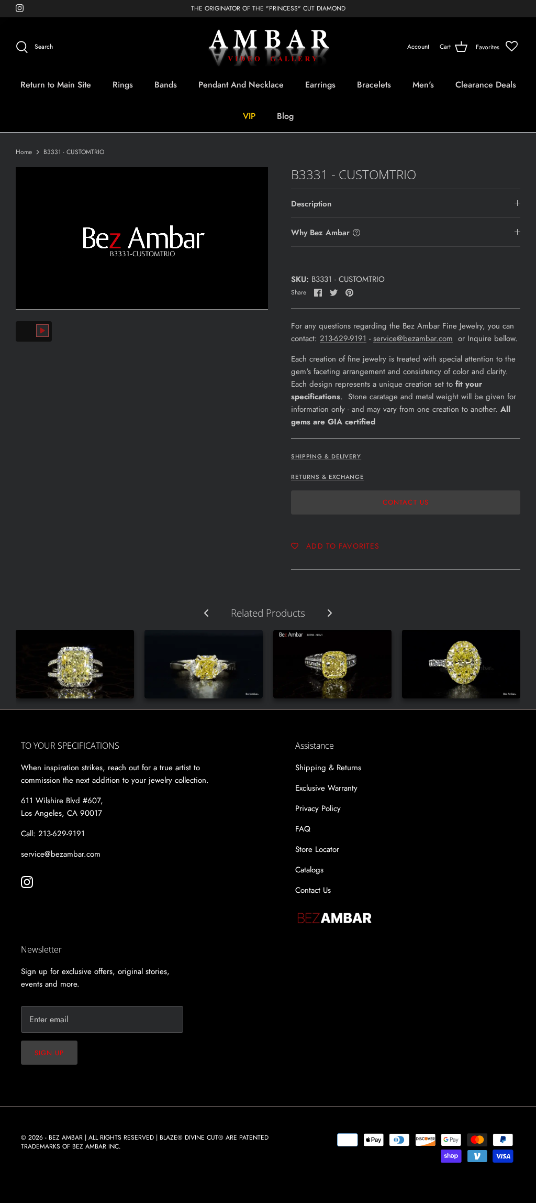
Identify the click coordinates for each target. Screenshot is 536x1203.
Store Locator (317, 849)
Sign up (49, 1053)
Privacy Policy (318, 808)
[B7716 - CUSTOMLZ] (461, 664)
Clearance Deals (485, 85)
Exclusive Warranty (326, 788)
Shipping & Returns (328, 767)
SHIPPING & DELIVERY (326, 456)
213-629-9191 (343, 338)
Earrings (320, 85)
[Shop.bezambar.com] (268, 47)
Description (311, 204)
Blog (285, 116)
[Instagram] (20, 8)
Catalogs (309, 870)
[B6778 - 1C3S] (203, 664)
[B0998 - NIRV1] (332, 664)
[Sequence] (75, 664)
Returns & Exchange (327, 477)
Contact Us (405, 502)
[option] (142, 238)
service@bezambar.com (413, 338)
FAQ (302, 829)
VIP (249, 116)
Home (24, 152)
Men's (423, 85)
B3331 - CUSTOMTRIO (73, 152)
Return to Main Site (55, 85)
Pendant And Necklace (241, 85)
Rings (123, 85)
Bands (165, 85)
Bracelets (374, 85)
